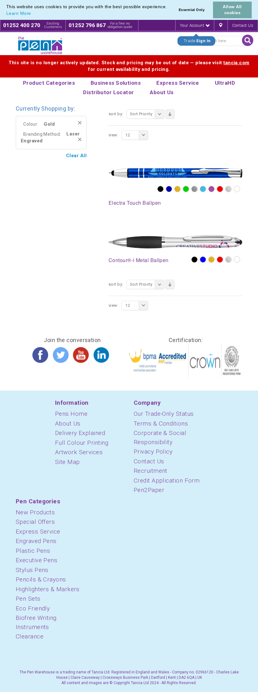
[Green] (186, 189)
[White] (237, 189)
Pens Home (71, 413)
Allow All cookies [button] (232, 9)
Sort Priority (141, 114)
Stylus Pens (32, 570)
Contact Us (243, 25)
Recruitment (150, 470)
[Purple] (211, 189)
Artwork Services (79, 452)
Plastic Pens (33, 550)
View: (113, 135)
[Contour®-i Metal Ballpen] (175, 241)
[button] (33, 14)
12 (127, 135)
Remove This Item (79, 122)
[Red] (220, 189)
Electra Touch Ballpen (135, 202)
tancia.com (236, 63)
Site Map (67, 462)
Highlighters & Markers (48, 589)
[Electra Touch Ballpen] (175, 173)
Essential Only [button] (192, 10)
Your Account (192, 25)
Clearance (29, 636)
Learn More (18, 13)
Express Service (38, 531)
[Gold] (177, 189)
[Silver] (228, 189)
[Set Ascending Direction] (170, 114)
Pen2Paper (149, 490)
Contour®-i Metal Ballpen (139, 260)
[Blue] (203, 259)
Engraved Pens (36, 541)
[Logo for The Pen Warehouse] (40, 45)
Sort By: (116, 114)
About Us (68, 423)
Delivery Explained (80, 433)
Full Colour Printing (81, 442)
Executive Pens (36, 560)
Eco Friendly (33, 608)
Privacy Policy (153, 451)
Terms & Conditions (161, 423)
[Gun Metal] (194, 189)
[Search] (247, 40)
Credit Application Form (166, 480)
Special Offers (35, 521)
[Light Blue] (203, 189)
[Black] (160, 189)
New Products (35, 512)
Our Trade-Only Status (164, 413)
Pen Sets (28, 598)
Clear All (76, 155)
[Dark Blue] (169, 189)
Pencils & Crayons (41, 579)
